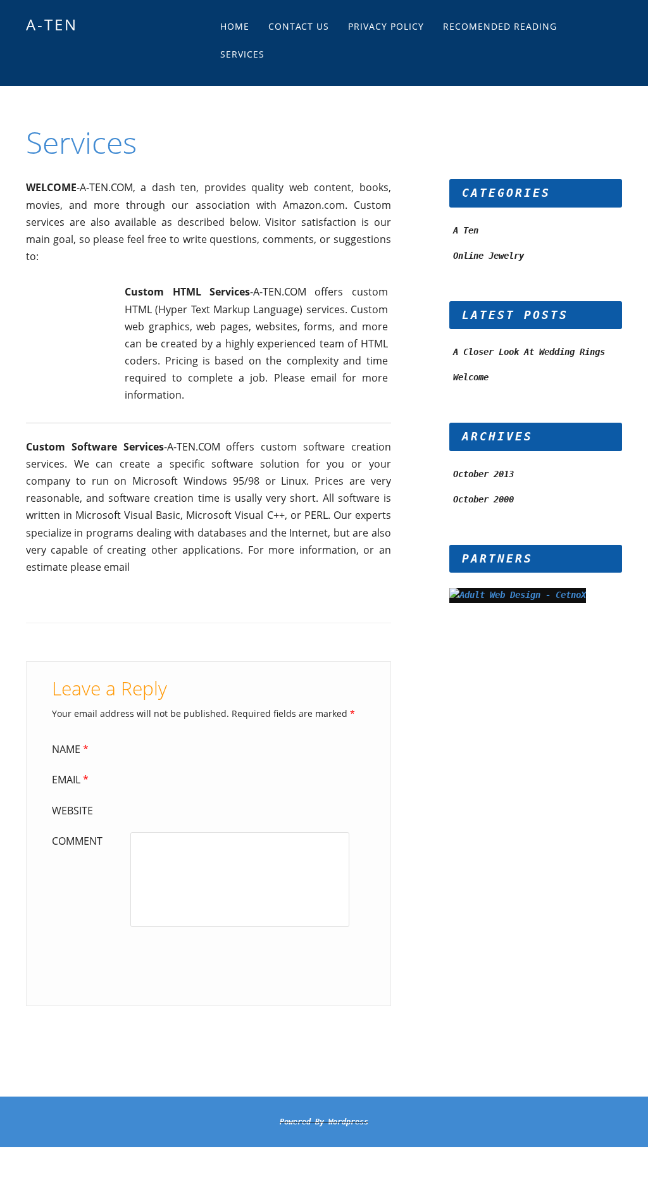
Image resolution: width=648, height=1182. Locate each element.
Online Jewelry (488, 256)
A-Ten (52, 24)
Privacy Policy (386, 26)
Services (242, 54)
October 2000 (483, 499)
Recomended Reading (500, 26)
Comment (77, 841)
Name (70, 749)
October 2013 (483, 474)
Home (234, 26)
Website (72, 811)
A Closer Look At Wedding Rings (529, 352)
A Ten (465, 230)
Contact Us (298, 26)
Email (70, 780)
